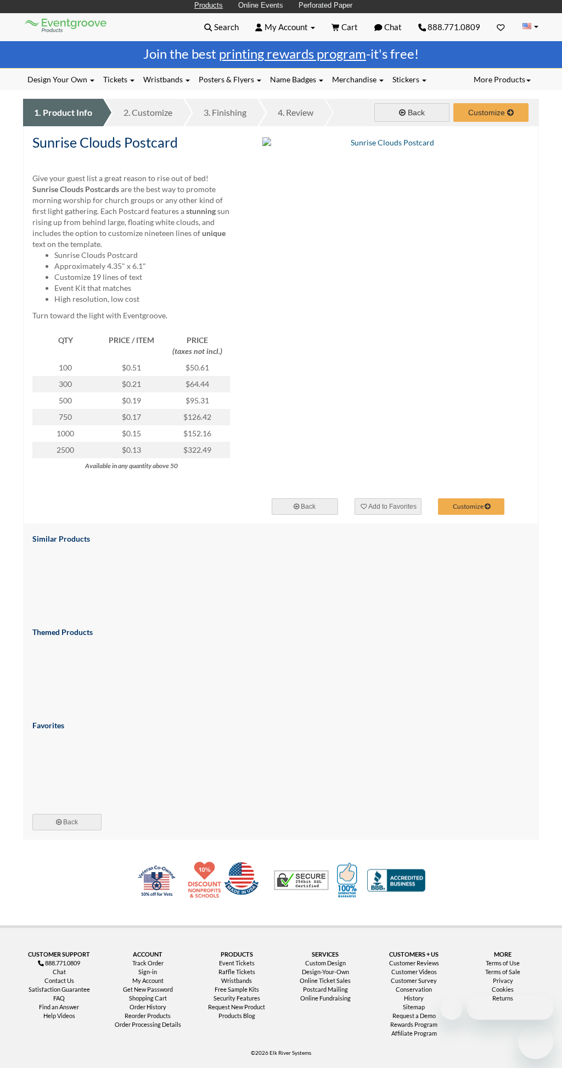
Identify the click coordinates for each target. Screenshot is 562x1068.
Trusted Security (301, 880)
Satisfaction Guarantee (59, 989)
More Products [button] (499, 79)
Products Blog (236, 1015)
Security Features (236, 998)
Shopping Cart (148, 998)
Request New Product (236, 1006)
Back (415, 112)
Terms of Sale (502, 971)
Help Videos (59, 1015)
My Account (148, 980)
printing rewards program (292, 53)
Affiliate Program (414, 1033)
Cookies (503, 989)
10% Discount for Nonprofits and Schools (207, 880)
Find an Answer (59, 1006)
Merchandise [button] (355, 79)
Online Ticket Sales (325, 980)
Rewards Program (413, 1024)
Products (208, 5)
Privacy (503, 980)
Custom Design (325, 962)
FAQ (59, 998)
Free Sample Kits (237, 989)
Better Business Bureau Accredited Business (396, 880)
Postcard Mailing (325, 989)
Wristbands (236, 980)
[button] (221, 27)
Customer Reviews (414, 962)
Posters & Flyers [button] (227, 79)
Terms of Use (503, 962)
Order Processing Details (148, 1024)
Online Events (260, 5)
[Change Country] (530, 26)
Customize (147, 112)
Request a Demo (414, 1015)
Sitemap (414, 1006)
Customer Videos (414, 971)
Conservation (414, 989)
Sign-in (147, 971)
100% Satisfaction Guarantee (348, 880)
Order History (148, 1006)
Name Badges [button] (294, 79)
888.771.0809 (453, 27)
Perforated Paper (325, 5)
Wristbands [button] (163, 79)
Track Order (148, 962)
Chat (59, 971)
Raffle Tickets (236, 971)
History (414, 998)
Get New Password (148, 989)
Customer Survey (414, 980)
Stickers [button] (406, 79)
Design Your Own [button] (58, 79)
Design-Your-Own (325, 971)
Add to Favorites (392, 506)
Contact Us (59, 980)
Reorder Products (148, 1015)
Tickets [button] (116, 79)
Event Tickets (237, 962)
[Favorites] (500, 27)
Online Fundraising (325, 998)
